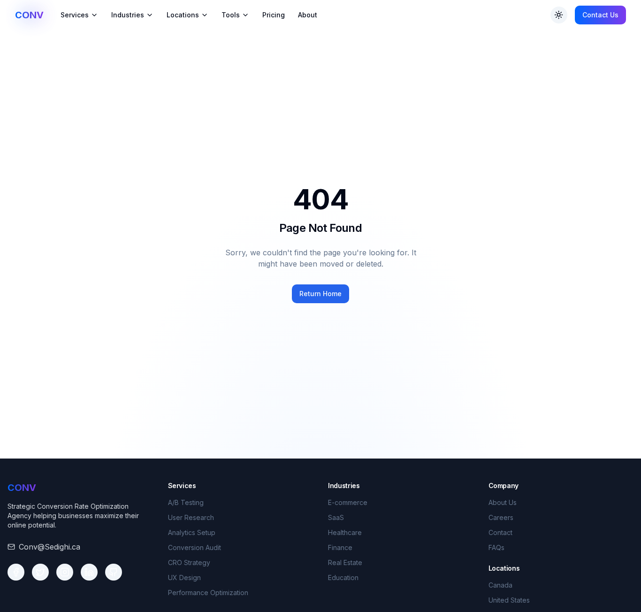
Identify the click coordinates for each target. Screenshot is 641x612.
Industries (127, 15)
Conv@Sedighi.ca (49, 546)
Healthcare (345, 532)
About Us (502, 502)
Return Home (320, 294)
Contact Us (600, 15)
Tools (230, 15)
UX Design (184, 577)
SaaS (336, 517)
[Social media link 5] (113, 572)
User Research (191, 517)
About (307, 15)
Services (75, 15)
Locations (183, 15)
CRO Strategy (189, 562)
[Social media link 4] (89, 572)
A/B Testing (186, 502)
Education (343, 577)
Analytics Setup (191, 532)
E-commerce (347, 502)
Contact (500, 532)
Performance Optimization (208, 593)
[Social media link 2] (40, 572)
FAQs (496, 547)
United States (509, 600)
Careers (500, 517)
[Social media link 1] (16, 572)
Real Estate (345, 562)
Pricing (273, 15)
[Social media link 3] (64, 572)
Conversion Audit (194, 547)
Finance (340, 547)
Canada (500, 585)
